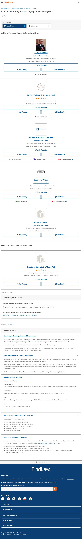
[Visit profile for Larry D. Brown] (41, 45)
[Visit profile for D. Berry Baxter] (41, 214)
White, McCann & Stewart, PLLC (41, 95)
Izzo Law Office (41, 180)
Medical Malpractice (35, 307)
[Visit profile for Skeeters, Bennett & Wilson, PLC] (41, 259)
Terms (3, 534)
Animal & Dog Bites (21, 307)
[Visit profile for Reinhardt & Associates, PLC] (41, 129)
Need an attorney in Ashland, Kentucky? (18, 355)
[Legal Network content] (79, 525)
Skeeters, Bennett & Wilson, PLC (41, 267)
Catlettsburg (6, 315)
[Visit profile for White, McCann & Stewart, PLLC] (41, 87)
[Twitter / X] (13, 498)
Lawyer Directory (5, 8)
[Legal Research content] (79, 520)
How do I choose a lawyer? (13, 377)
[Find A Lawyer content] (79, 510)
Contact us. (70, 479)
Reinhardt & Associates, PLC (41, 137)
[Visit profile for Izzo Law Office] (41, 172)
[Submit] (55, 489)
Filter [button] (5, 16)
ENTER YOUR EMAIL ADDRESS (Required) (12, 485)
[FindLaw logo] (9, 2)
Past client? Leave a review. (41, 56)
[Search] (79, 2)
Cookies (24, 534)
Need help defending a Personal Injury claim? (20, 336)
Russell (22, 315)
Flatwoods (15, 315)
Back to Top (42, 462)
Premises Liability (49, 307)
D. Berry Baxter (41, 222)
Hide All (10, 324)
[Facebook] (2, 498)
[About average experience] (72, 159)
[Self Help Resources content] (79, 515)
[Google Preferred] (30, 498)
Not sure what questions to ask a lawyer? (19, 415)
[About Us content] (79, 504)
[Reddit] (25, 498)
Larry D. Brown (41, 52)
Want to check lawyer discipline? (15, 437)
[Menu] (2, 2)
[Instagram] (19, 498)
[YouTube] (8, 498)
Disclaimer (17, 534)
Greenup (28, 315)
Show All (3, 324)
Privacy (9, 534)
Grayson (34, 315)
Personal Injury (9, 307)
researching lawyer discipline (46, 443)
